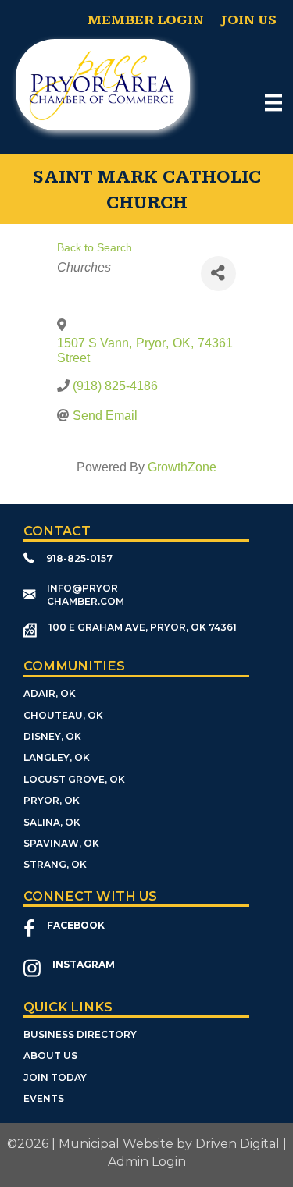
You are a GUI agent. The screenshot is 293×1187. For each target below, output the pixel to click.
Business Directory (80, 1034)
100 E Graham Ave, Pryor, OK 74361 (142, 627)
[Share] (218, 273)
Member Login (146, 20)
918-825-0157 (79, 558)
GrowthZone (182, 467)
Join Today (55, 1077)
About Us (50, 1055)
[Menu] (273, 102)
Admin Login (147, 1161)
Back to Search (94, 247)
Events (43, 1098)
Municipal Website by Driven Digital (169, 1143)
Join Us (248, 20)
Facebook (76, 925)
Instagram (83, 964)
